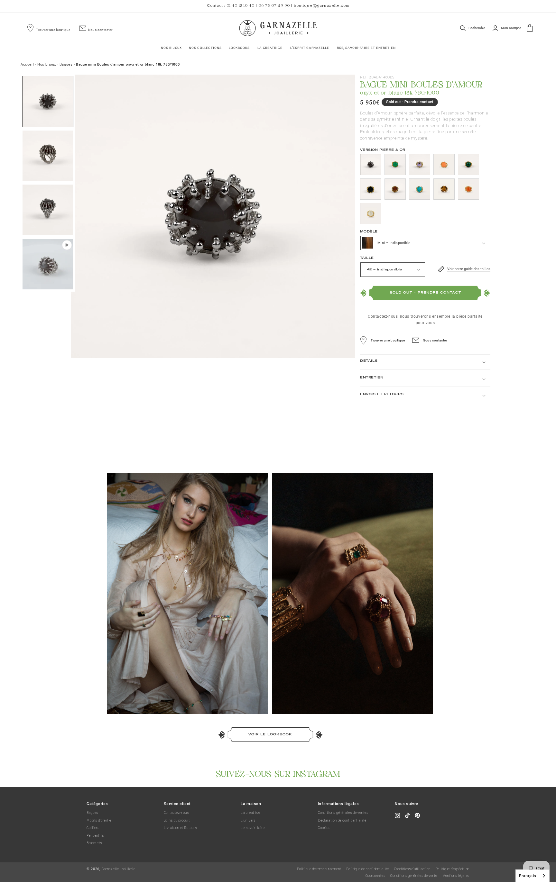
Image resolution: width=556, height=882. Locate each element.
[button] (171, 48)
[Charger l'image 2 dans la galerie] (47, 155)
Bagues (92, 812)
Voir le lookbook (270, 734)
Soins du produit (177, 820)
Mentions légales (455, 875)
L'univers (248, 820)
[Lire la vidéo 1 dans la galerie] (47, 264)
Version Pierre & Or (382, 149)
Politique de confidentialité (367, 869)
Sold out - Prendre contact (425, 292)
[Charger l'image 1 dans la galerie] (47, 101)
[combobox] (532, 875)
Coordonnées (375, 875)
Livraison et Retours (180, 828)
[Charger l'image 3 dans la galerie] (47, 209)
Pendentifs (95, 835)
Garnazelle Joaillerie (118, 869)
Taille (367, 257)
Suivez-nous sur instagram (278, 772)
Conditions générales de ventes (343, 812)
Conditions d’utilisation (412, 869)
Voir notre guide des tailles (468, 269)
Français (527, 875)
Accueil (27, 64)
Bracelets (94, 843)
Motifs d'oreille (99, 820)
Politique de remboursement (319, 869)
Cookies (324, 828)
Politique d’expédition (452, 869)
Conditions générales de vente (413, 875)
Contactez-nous (176, 812)
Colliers (93, 828)
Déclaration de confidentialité (342, 820)
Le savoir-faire (253, 828)
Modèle (368, 231)
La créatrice (250, 812)
